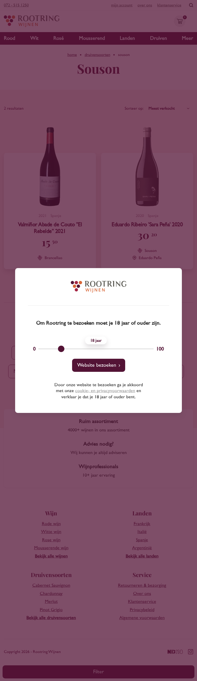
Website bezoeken (96, 365)
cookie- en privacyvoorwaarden (105, 391)
